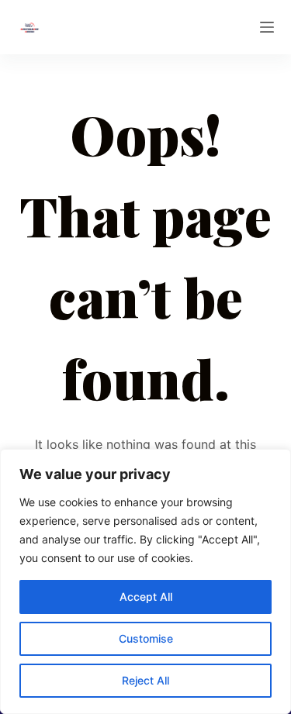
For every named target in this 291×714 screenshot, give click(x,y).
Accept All (146, 596)
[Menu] (267, 27)
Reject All (145, 680)
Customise (146, 638)
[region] (145, 581)
